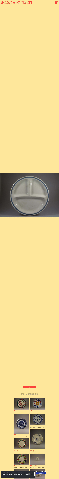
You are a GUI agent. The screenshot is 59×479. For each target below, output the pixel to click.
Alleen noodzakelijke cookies (41, 473)
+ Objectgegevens (26, 386)
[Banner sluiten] (47, 471)
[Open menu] (57, 2)
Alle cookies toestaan (41, 471)
